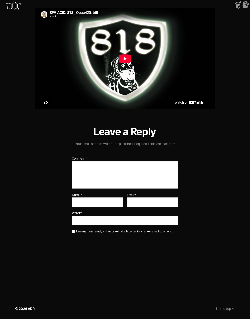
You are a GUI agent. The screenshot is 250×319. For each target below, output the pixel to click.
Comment (79, 158)
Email (131, 195)
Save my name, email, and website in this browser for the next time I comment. (124, 231)
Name (77, 195)
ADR (31, 309)
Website (77, 213)
